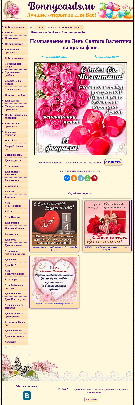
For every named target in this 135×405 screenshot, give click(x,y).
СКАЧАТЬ (113, 162)
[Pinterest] (94, 178)
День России (12, 222)
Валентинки (12, 180)
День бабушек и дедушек (14, 286)
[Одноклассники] (74, 178)
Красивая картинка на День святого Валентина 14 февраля (54, 248)
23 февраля (11, 185)
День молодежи (13, 245)
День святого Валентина (12, 173)
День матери (12, 166)
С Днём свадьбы (14, 58)
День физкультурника (14, 272)
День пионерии (13, 330)
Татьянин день (13, 154)
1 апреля (10, 197)
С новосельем (12, 89)
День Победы (12, 217)
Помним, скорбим (15, 95)
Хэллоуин (10, 341)
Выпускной (11, 234)
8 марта (9, 191)
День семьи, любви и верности (15, 252)
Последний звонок (15, 228)
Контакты (91, 399)
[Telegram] (81, 178)
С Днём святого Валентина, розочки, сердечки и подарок (107, 248)
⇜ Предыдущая (54, 56)
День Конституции (15, 299)
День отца (10, 239)
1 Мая (8, 211)
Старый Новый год (14, 147)
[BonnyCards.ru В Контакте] (27, 395)
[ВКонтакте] (67, 178)
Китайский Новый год (15, 323)
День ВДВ (10, 265)
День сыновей (13, 293)
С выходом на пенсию (13, 82)
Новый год (11, 140)
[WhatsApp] (87, 178)
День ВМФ (11, 259)
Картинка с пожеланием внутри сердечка (54, 304)
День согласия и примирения (14, 315)
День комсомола (14, 336)
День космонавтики (13, 204)
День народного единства (14, 306)
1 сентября (11, 279)
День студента (13, 160)
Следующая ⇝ (107, 56)
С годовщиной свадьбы (13, 65)
